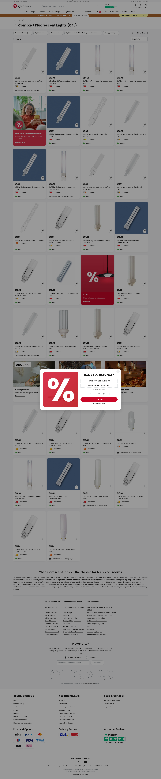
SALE (99, 394)
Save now (99, 399)
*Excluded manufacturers (99, 403)
